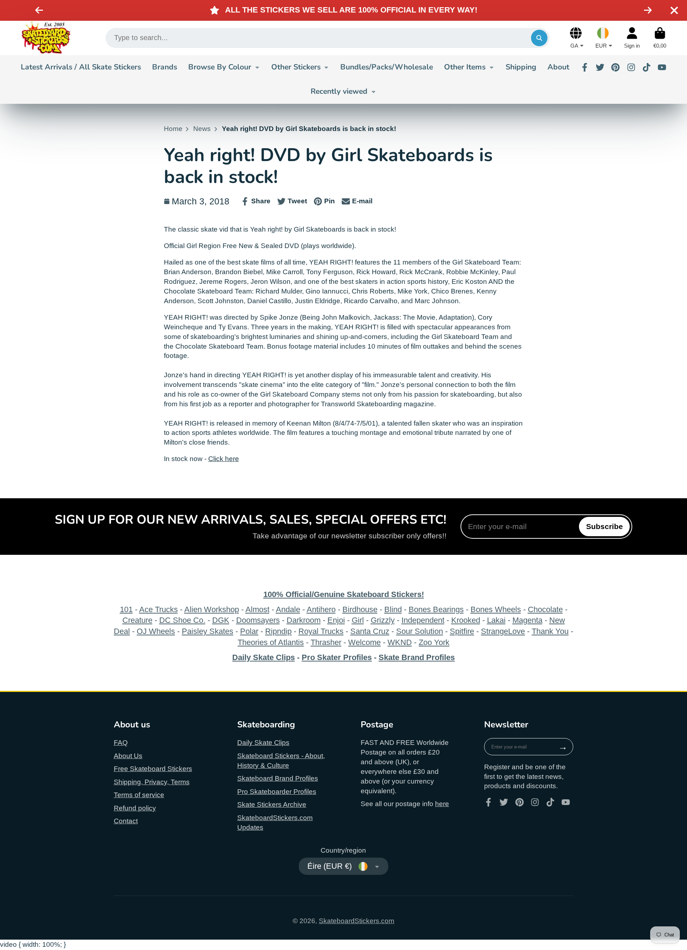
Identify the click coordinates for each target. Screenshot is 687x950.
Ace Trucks (158, 609)
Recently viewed (339, 91)
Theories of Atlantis (271, 642)
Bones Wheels (496, 609)
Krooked (465, 620)
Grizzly (383, 620)
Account (632, 38)
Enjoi (336, 620)
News (202, 128)
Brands (164, 67)
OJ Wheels (156, 631)
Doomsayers (258, 620)
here (442, 804)
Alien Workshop (211, 609)
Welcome (364, 642)
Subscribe (604, 526)
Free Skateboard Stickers (153, 768)
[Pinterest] (615, 67)
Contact (126, 821)
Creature (137, 620)
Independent (422, 620)
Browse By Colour (219, 67)
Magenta (527, 620)
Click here (223, 458)
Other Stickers (296, 67)
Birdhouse (359, 609)
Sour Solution (419, 631)
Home (173, 128)
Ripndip (278, 631)
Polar (249, 631)
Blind (393, 609)
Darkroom (304, 620)
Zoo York (434, 642)
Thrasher (326, 642)
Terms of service (139, 795)
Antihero (321, 609)
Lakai (496, 620)
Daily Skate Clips (263, 742)
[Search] (539, 38)
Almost (257, 609)
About (558, 67)
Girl (358, 620)
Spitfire (462, 631)
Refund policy (135, 808)
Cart (659, 38)
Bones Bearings (436, 609)
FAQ (121, 742)
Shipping (521, 67)
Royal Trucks (321, 631)
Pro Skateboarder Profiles (276, 791)
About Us (128, 756)
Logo (46, 38)
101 (126, 609)
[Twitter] (600, 67)
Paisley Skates (207, 631)
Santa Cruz (369, 631)
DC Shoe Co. (182, 620)
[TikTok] (646, 67)
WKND (400, 642)
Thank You (550, 631)
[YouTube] (662, 67)
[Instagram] (631, 67)
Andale (288, 609)
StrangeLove (503, 631)
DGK (220, 620)
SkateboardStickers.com (356, 921)
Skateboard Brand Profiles (277, 778)
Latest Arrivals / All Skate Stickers (81, 67)
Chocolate (545, 609)
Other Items (465, 67)
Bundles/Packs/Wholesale (386, 67)
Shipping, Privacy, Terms (152, 782)
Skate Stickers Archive (271, 804)
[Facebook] (584, 67)
